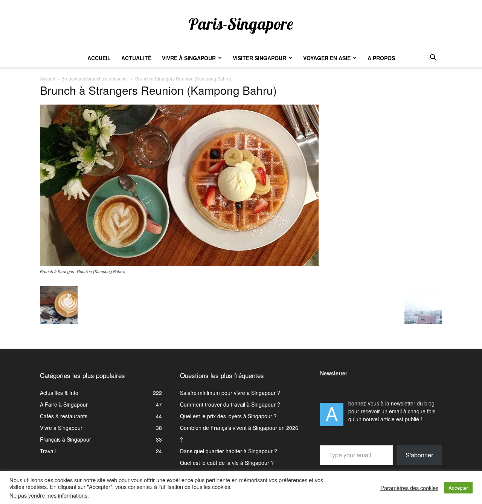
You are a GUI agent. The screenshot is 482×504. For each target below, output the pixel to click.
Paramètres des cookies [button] (409, 487)
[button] (433, 58)
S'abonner (419, 455)
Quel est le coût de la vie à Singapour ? (227, 462)
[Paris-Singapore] (241, 25)
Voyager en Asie (327, 58)
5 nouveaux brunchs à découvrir (95, 78)
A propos (381, 58)
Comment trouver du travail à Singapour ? (230, 404)
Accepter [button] (458, 487)
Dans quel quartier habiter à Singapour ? (228, 451)
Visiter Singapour (259, 58)
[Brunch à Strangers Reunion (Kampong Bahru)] (179, 264)
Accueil (99, 58)
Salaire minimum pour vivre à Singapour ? (230, 392)
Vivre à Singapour (189, 58)
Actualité (136, 58)
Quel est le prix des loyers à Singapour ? (228, 416)
